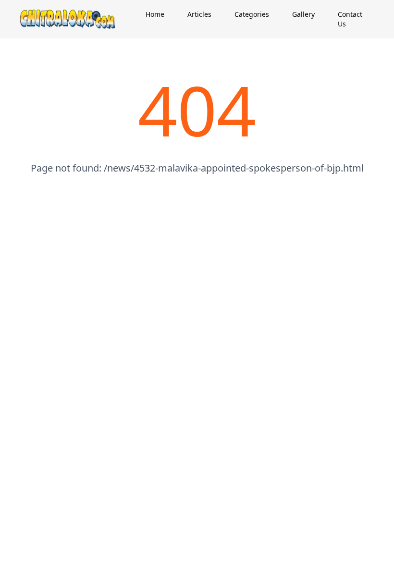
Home (155, 14)
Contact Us (350, 19)
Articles (199, 14)
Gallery (303, 14)
